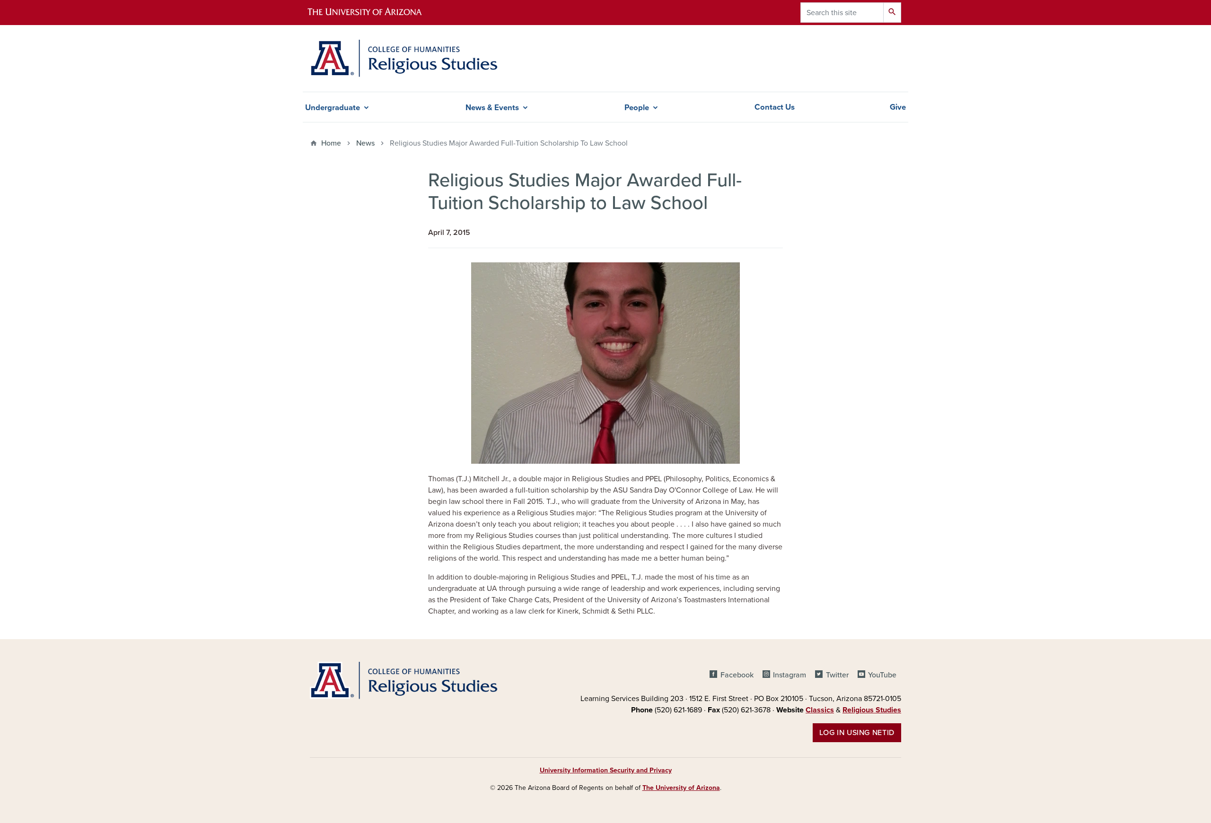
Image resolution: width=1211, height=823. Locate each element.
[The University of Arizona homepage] (373, 12)
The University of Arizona (681, 788)
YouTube (882, 675)
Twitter (837, 675)
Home (331, 143)
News (365, 143)
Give (898, 107)
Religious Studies (871, 710)
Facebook (736, 675)
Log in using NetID (857, 732)
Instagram (789, 675)
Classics (820, 710)
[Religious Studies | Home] (404, 58)
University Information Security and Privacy (606, 770)
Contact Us (775, 107)
